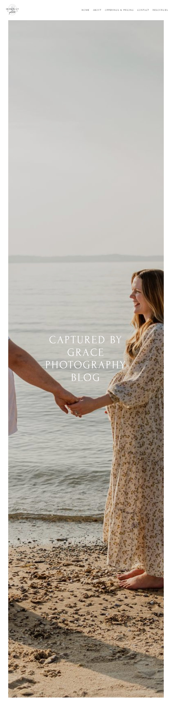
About (97, 10)
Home (85, 10)
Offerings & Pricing (119, 10)
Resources (160, 10)
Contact (143, 10)
